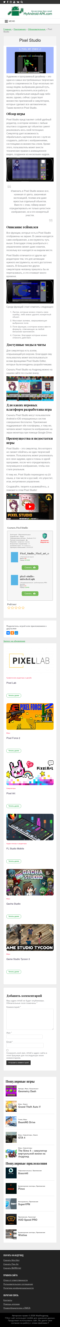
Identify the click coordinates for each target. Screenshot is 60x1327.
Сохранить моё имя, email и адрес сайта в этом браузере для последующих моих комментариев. (26, 1055)
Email (9, 1042)
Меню (12, 21)
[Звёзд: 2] (12, 607)
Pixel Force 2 (13, 738)
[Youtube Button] (14, 2)
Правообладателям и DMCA (16, 1307)
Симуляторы (11, 788)
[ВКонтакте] (8, 633)
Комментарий (13, 1007)
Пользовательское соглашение (18, 1284)
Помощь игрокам (11, 1304)
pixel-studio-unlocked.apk (27, 578)
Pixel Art (10, 793)
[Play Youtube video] (30, 506)
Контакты (7, 1300)
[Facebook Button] (7, 2)
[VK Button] (18, 2)
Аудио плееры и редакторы (16, 843)
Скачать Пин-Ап (10, 1264)
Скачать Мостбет (11, 1260)
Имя (9, 1032)
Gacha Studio (13, 903)
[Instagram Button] (11, 2)
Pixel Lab (11, 682)
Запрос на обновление (14, 641)
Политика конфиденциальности (18, 1287)
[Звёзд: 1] (9, 607)
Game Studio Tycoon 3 (18, 959)
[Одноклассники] (12, 633)
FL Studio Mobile (15, 848)
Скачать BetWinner (12, 1267)
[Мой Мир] (16, 633)
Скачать (28, 567)
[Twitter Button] (4, 2)
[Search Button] (22, 2)
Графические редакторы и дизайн (19, 678)
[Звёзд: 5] (23, 607)
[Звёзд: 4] (19, 607)
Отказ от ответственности (15, 1280)
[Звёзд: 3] (16, 607)
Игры (8, 733)
